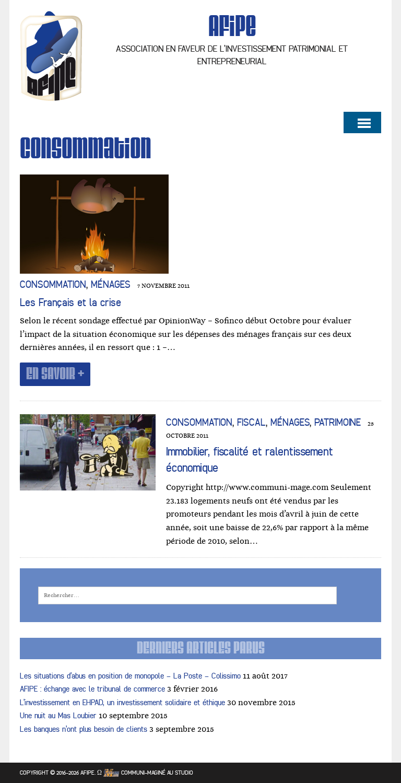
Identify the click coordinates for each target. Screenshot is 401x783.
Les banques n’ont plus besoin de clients (83, 729)
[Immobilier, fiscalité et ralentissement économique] (88, 483)
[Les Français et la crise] (94, 266)
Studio (184, 772)
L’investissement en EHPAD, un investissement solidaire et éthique (122, 703)
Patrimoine (337, 422)
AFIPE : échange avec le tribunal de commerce (92, 689)
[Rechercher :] (187, 595)
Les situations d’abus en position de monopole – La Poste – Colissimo (130, 676)
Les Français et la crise (70, 302)
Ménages (111, 284)
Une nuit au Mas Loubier (58, 716)
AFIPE (87, 772)
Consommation (53, 284)
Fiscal (251, 422)
